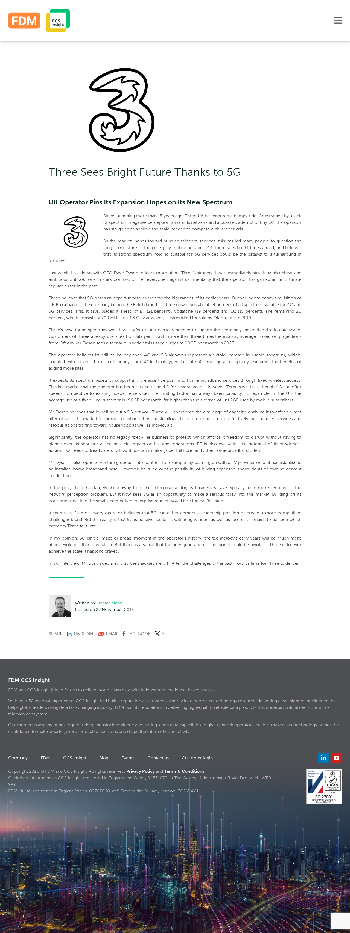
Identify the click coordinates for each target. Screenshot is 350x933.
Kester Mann (110, 603)
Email (112, 633)
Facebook (139, 633)
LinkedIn (83, 633)
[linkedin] (323, 758)
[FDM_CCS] (39, 10)
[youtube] (336, 758)
